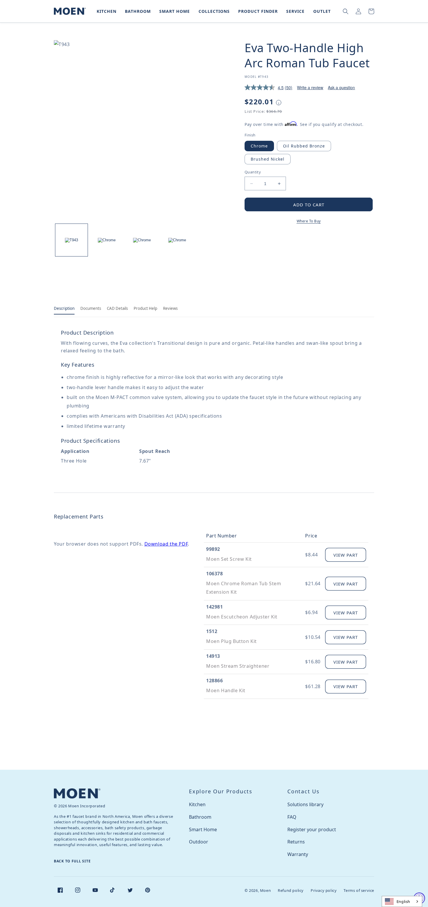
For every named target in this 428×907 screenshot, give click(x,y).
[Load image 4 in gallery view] (177, 240)
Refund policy (291, 890)
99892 (213, 549)
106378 (214, 573)
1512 (211, 631)
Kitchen (197, 804)
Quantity (253, 172)
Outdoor (198, 842)
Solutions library (305, 804)
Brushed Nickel (267, 159)
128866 (214, 680)
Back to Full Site (72, 861)
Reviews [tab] (170, 308)
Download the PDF (166, 544)
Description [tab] (64, 308)
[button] (105, 11)
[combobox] (402, 901)
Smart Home (203, 829)
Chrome (259, 146)
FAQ (291, 817)
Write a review (310, 87)
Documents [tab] (90, 308)
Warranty (297, 854)
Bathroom (200, 817)
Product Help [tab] (145, 308)
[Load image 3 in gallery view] (142, 240)
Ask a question (341, 87)
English (403, 901)
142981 (214, 607)
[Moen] (77, 793)
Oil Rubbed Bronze (304, 146)
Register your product (311, 829)
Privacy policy (324, 890)
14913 (213, 656)
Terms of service (359, 890)
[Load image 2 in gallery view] (107, 240)
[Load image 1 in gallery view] (71, 240)
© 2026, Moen (258, 890)
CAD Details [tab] (117, 308)
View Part (345, 555)
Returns (296, 842)
